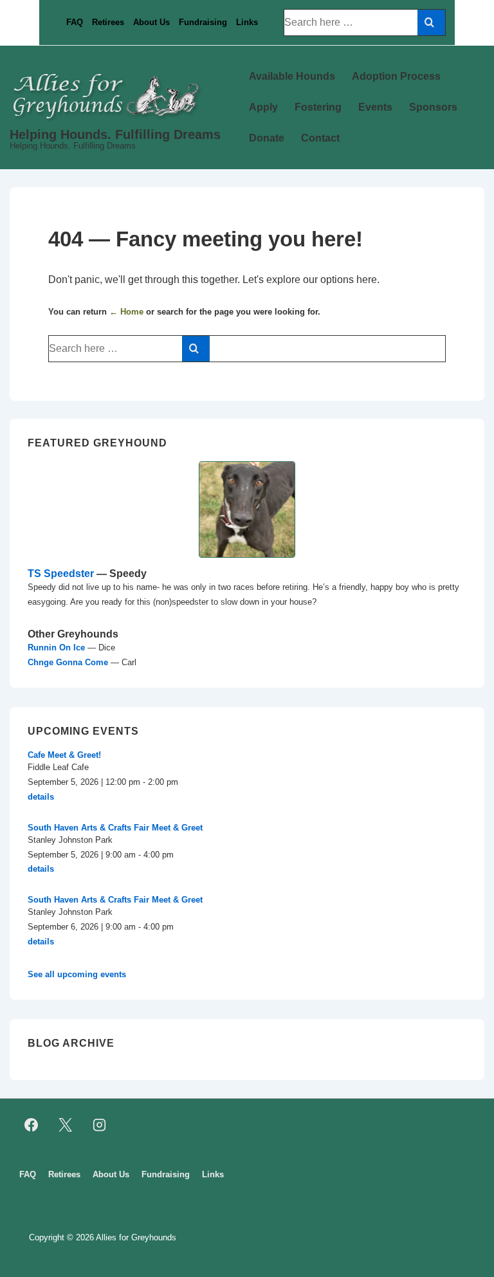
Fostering (318, 107)
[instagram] (99, 1125)
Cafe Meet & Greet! (64, 755)
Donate (266, 138)
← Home (126, 312)
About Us (151, 22)
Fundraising (203, 22)
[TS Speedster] (247, 509)
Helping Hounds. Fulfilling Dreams (115, 134)
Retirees (108, 22)
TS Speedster (61, 573)
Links (247, 22)
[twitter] (65, 1125)
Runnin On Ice (56, 647)
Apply (263, 107)
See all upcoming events (77, 974)
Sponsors (433, 107)
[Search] (431, 22)
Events (375, 107)
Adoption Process (396, 76)
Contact (320, 138)
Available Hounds (292, 76)
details (41, 797)
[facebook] (31, 1125)
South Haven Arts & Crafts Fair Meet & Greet (115, 827)
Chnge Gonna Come (68, 662)
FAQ (74, 22)
